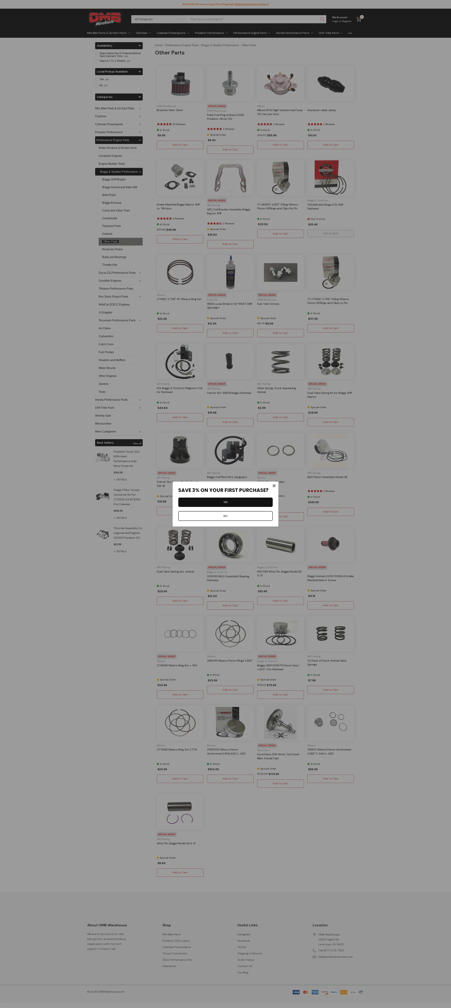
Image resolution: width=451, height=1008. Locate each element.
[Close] (274, 486)
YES (225, 502)
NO (225, 516)
